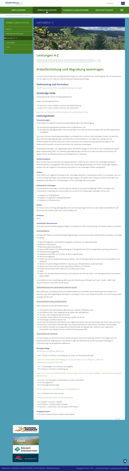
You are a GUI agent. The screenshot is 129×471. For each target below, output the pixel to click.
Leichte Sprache (39, 468)
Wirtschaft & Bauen (104, 10)
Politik (8, 47)
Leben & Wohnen (18, 10)
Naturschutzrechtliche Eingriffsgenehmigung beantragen (62, 88)
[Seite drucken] (117, 419)
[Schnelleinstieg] (122, 10)
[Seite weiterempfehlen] (119, 419)
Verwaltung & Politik (47, 10)
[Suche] (123, 3)
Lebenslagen (10, 42)
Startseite (12, 15)
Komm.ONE (123, 468)
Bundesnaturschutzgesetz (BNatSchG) (50, 351)
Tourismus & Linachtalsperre (75, 10)
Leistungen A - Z (27, 15)
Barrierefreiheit (27, 468)
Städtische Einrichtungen (14, 33)
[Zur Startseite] (14, 3)
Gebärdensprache (52, 468)
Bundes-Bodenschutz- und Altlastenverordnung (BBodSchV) (58, 389)
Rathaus (9, 29)
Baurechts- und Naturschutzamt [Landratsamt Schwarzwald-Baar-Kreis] (62, 112)
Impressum (16, 468)
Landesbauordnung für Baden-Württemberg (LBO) (55, 397)
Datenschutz (6, 468)
